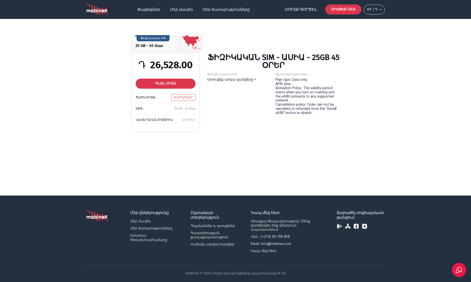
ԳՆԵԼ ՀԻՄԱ (165, 83)
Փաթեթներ (148, 9)
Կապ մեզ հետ (263, 251)
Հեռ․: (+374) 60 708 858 (270, 237)
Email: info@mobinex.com (271, 244)
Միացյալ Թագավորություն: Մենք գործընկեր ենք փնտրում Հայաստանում (280, 225)
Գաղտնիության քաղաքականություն (209, 235)
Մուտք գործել (301, 9)
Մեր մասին (181, 9)
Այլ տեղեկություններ (291, 74)
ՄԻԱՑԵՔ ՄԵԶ (343, 9)
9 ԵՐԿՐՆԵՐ (183, 97)
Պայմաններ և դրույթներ (213, 226)
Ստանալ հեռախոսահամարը (148, 237)
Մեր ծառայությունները (226, 9)
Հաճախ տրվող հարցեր (212, 244)
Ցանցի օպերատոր (222, 74)
